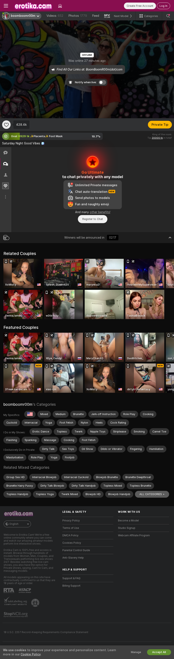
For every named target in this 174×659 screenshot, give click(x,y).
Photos (77, 16)
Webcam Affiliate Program (134, 535)
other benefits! (100, 212)
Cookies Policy (71, 542)
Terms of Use (70, 528)
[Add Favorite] (6, 124)
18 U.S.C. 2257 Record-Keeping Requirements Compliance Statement (46, 632)
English (14, 523)
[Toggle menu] (6, 5)
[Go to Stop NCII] (16, 614)
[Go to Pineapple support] (35, 603)
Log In (163, 5)
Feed (95, 16)
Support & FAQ (71, 578)
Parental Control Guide (76, 550)
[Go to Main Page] (33, 5)
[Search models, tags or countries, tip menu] (168, 15)
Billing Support (71, 585)
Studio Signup (126, 528)
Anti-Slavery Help (73, 557)
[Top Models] (60, 5)
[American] (30, 414)
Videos (54, 16)
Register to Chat (92, 219)
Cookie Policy (31, 654)
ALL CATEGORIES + (152, 494)
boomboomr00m (17, 404)
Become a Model (128, 520)
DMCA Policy (70, 535)
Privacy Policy (71, 520)
